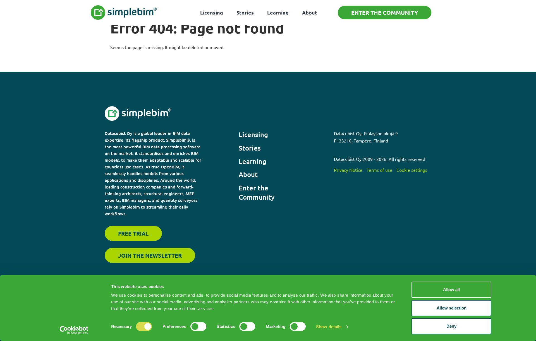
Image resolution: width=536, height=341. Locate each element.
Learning (278, 12)
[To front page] (124, 12)
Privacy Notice (348, 170)
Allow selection (451, 308)
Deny (451, 326)
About (309, 12)
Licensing (211, 12)
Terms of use (379, 170)
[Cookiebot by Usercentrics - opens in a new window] (74, 330)
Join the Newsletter (150, 255)
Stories (245, 12)
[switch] (198, 326)
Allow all (451, 289)
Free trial (133, 233)
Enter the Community (384, 12)
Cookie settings (411, 170)
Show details (328, 326)
